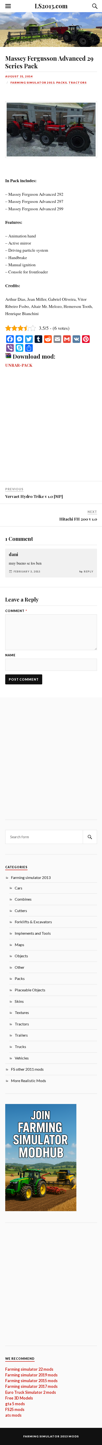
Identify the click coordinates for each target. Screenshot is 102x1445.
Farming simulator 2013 (32, 82)
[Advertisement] (51, 428)
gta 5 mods (15, 1403)
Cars (18, 888)
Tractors (78, 82)
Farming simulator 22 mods (29, 1369)
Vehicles (22, 1058)
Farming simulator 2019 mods (31, 1375)
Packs (61, 82)
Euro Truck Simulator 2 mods (30, 1392)
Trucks (20, 1046)
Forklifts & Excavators (33, 921)
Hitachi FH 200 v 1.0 (78, 519)
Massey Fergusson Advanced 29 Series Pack (49, 62)
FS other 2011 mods (27, 1069)
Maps (19, 944)
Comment (16, 610)
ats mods (13, 1415)
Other (19, 967)
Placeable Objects (30, 990)
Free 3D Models (19, 1398)
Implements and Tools (33, 933)
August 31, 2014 (19, 76)
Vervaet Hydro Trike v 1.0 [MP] (34, 496)
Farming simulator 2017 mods (31, 1386)
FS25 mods (14, 1409)
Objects (21, 955)
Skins (19, 1001)
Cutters (21, 910)
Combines (23, 899)
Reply (88, 571)
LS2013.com (51, 6)
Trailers (21, 1035)
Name (10, 655)
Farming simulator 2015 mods (31, 1380)
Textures (22, 1012)
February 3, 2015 (27, 571)
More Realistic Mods (28, 1080)
